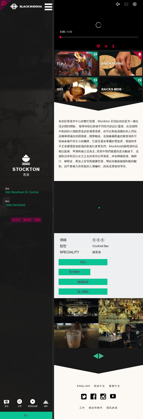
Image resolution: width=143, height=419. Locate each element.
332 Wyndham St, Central (22, 192)
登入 (26, 415)
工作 (82, 407)
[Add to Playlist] (106, 47)
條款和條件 (96, 407)
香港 (26, 175)
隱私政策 (112, 407)
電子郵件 (74, 272)
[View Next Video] (113, 47)
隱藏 (37, 219)
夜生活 (16, 219)
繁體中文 (114, 385)
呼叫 (83, 262)
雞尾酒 (27, 219)
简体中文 (99, 385)
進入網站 (83, 291)
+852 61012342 (15, 205)
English (83, 385)
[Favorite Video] (98, 47)
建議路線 (83, 282)
